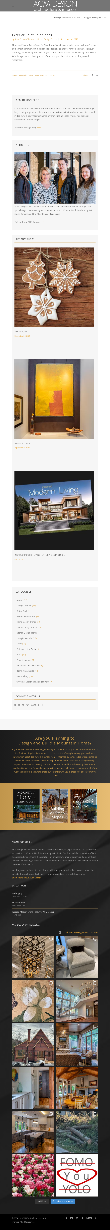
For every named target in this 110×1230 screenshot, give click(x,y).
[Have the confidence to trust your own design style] (77, 1175)
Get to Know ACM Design (27, 221)
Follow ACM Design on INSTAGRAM (81, 932)
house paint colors (47, 75)
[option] (26, 807)
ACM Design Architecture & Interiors (66, 17)
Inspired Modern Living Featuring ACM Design (39, 555)
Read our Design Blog (25, 127)
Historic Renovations (26, 616)
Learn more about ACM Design (26, 877)
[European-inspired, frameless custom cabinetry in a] (33, 1132)
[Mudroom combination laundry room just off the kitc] (33, 1088)
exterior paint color (20, 75)
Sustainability (22, 676)
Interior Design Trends (26, 627)
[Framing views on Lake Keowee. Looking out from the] (33, 1044)
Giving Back (21, 611)
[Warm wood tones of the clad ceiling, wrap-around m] (77, 1088)
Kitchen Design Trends (26, 632)
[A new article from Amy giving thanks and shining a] (77, 1132)
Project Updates (24, 660)
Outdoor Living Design (26, 649)
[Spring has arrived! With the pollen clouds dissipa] (77, 1044)
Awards (19, 600)
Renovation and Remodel (28, 665)
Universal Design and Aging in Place (32, 681)
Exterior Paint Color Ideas (32, 35)
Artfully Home (22, 443)
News (19, 643)
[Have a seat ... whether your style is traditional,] (77, 957)
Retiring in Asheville (25, 670)
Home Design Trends (47, 39)
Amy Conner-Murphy (24, 39)
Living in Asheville (24, 638)
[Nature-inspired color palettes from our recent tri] (33, 1175)
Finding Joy (20, 331)
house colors (34, 75)
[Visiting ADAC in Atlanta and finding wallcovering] (33, 1001)
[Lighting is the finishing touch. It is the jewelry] (33, 957)
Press (19, 654)
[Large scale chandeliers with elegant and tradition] (77, 1001)
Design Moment (24, 605)
